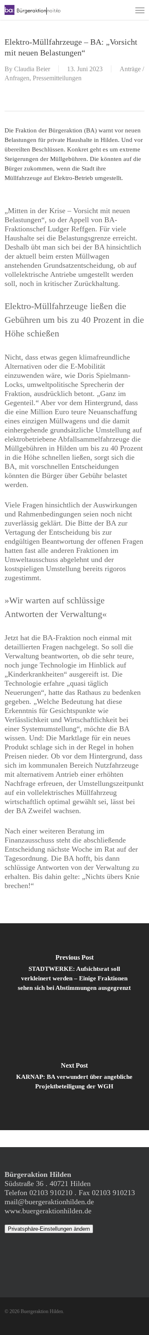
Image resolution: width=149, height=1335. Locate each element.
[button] (139, 10)
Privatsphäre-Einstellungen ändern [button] (49, 1229)
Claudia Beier (32, 68)
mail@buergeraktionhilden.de (49, 1202)
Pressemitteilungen (57, 78)
